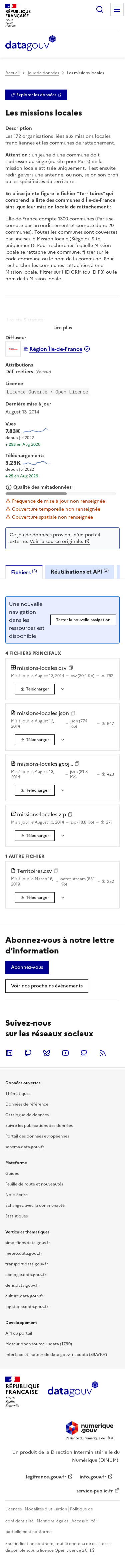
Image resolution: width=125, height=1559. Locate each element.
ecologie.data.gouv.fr (25, 1275)
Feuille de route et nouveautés (34, 1184)
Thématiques (17, 1094)
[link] (36, 95)
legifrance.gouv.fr (46, 1476)
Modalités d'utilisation (46, 1509)
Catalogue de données (27, 1115)
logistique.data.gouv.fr (26, 1307)
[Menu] (117, 9)
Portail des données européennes (37, 1136)
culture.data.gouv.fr (24, 1296)
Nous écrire (16, 1195)
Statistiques (16, 1216)
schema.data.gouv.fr (24, 1147)
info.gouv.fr (93, 1476)
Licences (13, 1509)
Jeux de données (43, 73)
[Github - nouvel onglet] (84, 1053)
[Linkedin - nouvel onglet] (9, 1053)
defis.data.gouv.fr (22, 1285)
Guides (12, 1173)
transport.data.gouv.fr (26, 1264)
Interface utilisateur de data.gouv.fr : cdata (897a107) (56, 1355)
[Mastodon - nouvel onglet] (28, 1053)
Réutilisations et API (80, 571)
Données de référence (26, 1104)
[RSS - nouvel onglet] (102, 1053)
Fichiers (24, 572)
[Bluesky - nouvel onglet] (46, 1053)
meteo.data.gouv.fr (23, 1253)
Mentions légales (52, 1521)
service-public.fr (94, 1490)
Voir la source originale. (56, 541)
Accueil (12, 73)
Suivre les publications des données (39, 1126)
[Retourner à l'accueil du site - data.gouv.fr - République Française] (73, 1392)
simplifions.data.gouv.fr (27, 1243)
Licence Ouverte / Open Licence (47, 392)
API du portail (18, 1333)
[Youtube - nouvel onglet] (65, 1053)
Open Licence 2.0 (71, 1550)
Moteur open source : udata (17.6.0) (38, 1344)
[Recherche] (99, 9)
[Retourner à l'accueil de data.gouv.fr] (30, 44)
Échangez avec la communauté (35, 1205)
